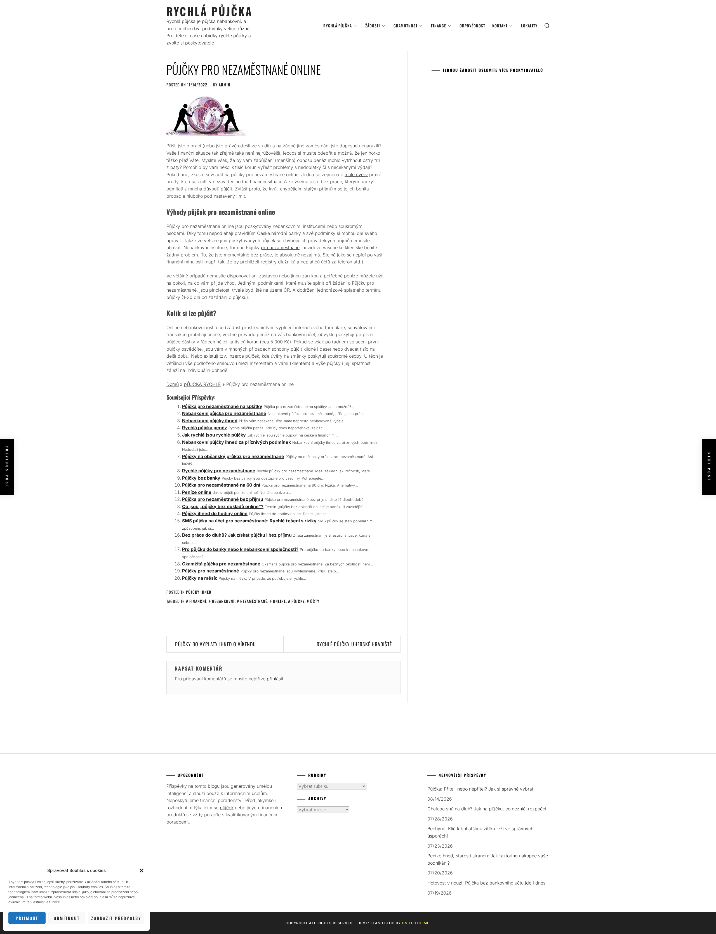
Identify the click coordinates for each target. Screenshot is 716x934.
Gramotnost (406, 26)
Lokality (529, 26)
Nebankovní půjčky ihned (209, 420)
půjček (227, 807)
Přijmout (27, 918)
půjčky (298, 601)
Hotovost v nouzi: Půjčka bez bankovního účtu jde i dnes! (487, 883)
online (279, 601)
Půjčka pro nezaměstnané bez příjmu (222, 499)
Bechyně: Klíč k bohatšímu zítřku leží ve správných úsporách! (480, 832)
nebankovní (223, 601)
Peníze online (196, 492)
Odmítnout (67, 918)
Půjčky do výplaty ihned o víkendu (215, 644)
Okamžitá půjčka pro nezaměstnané (221, 564)
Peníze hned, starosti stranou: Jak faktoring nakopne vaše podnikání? (487, 859)
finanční (197, 601)
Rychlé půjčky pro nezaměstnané (218, 470)
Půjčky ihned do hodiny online (215, 513)
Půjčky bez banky (201, 478)
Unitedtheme (415, 923)
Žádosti (372, 26)
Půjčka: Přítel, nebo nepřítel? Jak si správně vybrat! (481, 789)
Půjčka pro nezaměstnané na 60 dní (221, 485)
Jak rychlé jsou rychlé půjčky (214, 435)
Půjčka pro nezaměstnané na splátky (222, 406)
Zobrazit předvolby (116, 918)
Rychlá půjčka (209, 11)
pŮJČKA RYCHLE (202, 384)
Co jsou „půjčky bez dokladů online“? (222, 506)
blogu (214, 786)
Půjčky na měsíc (199, 578)
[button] (141, 870)
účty (314, 601)
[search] (547, 26)
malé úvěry (356, 174)
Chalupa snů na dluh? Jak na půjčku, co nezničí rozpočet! (487, 809)
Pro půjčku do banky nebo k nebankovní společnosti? (240, 549)
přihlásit (275, 678)
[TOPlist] (309, 827)
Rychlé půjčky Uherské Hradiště (354, 644)
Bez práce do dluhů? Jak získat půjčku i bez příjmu (237, 535)
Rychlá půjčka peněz (204, 427)
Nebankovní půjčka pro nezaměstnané (224, 413)
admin (224, 85)
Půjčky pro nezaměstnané (210, 571)
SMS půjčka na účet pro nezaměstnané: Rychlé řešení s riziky (249, 520)
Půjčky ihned (198, 592)
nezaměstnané (253, 601)
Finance (438, 26)
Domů (172, 384)
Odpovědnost (472, 26)
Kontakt (500, 26)
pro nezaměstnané (280, 247)
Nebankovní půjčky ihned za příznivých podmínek (236, 442)
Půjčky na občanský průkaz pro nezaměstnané (233, 456)
